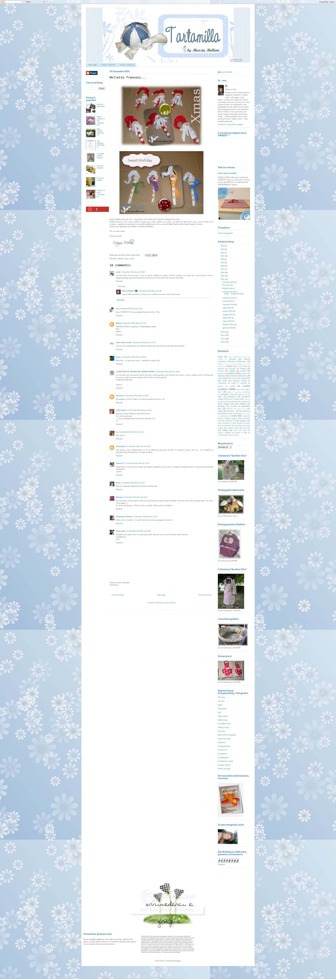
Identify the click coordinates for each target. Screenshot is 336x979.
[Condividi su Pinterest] (156, 255)
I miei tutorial (108, 65)
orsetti (220, 418)
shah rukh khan (240, 430)
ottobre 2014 (228, 301)
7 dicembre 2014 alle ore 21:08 (133, 272)
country (220, 386)
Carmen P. (120, 463)
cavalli (224, 381)
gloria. (118, 357)
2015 (223, 276)
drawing (247, 392)
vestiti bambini (223, 435)
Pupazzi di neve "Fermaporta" (101, 193)
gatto (230, 401)
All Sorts (221, 701)
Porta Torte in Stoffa (227, 173)
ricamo (220, 428)
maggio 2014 (228, 315)
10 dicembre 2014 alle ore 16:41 (168, 372)
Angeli (220, 357)
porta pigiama (240, 421)
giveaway (221, 406)
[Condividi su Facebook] (153, 255)
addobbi (120, 259)
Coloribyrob (121, 446)
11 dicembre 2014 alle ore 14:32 (139, 410)
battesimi (221, 376)
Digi (219, 712)
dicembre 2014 (228, 282)
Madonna (221, 368)
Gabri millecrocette (123, 342)
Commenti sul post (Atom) (165, 603)
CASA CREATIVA (233, 357)
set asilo (246, 428)
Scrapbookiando (224, 746)
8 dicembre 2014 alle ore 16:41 (131, 309)
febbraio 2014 (228, 325)
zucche (233, 435)
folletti (246, 399)
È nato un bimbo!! (100, 179)
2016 (223, 273)
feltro (220, 397)
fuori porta (221, 401)
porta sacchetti (223, 423)
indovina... (231, 411)
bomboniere (233, 376)
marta (118, 272)
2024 (223, 246)
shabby (225, 430)
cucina (232, 386)
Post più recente (118, 595)
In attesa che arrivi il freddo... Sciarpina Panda (232, 293)
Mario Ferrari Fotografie (227, 735)
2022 (223, 253)
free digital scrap (224, 724)
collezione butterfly (240, 381)
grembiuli (233, 406)
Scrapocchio (222, 750)
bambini (231, 373)
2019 (223, 263)
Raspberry (222, 742)
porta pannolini (226, 421)
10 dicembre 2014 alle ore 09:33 (134, 357)
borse (244, 376)
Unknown (120, 396)
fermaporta (232, 397)
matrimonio (224, 416)
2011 (223, 339)
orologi (244, 416)
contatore (221, 865)
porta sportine (237, 423)
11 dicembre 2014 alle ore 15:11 (133, 483)
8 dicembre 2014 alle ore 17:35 (134, 323)
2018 (223, 266)
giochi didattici (240, 404)
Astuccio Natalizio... (101, 167)
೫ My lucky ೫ (121, 410)
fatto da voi (243, 394)
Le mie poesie (242, 366)
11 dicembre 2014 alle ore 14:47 (138, 446)
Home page (92, 65)
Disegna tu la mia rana (226, 364)
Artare (220, 705)
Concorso (232, 359)
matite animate (245, 413)
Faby (118, 483)
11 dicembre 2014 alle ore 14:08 (136, 396)
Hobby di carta (223, 727)
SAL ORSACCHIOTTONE (100, 144)
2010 (223, 342)
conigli (233, 383)
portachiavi (228, 425)
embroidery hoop (227, 394)
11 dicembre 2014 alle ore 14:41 (131, 432)
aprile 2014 (227, 318)
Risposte (122, 286)
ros (117, 309)
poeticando (246, 418)
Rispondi (119, 281)
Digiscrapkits (223, 716)
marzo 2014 (227, 321)
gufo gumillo (237, 408)
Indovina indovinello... (101, 106)
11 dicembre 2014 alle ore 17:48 (145, 517)
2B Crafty (221, 697)
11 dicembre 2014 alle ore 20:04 (139, 531)
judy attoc (221, 731)
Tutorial (221, 371)
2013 (223, 332)
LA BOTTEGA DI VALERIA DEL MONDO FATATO (135, 372)
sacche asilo (233, 428)
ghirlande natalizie (241, 401)
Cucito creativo (127, 65)
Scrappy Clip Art (224, 765)
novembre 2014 (229, 298)
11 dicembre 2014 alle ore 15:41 (135, 497)
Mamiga (119, 497)
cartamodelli (245, 378)
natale (132, 259)
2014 (223, 279)
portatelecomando (241, 425)
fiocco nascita (233, 399)
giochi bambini (223, 404)
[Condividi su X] (151, 255)
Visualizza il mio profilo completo (230, 124)
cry (117, 432)
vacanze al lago (241, 432)
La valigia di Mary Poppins (100, 156)
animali (243, 371)
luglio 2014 (227, 308)
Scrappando (222, 754)
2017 (223, 269)
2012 (223, 335)
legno (126, 259)
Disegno (229, 366)
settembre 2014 (229, 305)
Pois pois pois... (228, 285)
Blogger (178, 961)
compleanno (222, 383)
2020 (223, 259)
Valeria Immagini (224, 769)
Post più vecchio (205, 595)
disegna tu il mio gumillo (234, 392)
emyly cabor (121, 531)
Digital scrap (222, 720)
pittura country (231, 418)
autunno (221, 373)
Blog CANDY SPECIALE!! (100, 132)
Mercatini (232, 368)
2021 (223, 256)
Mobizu (119, 323)
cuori (238, 389)
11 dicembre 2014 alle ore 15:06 (137, 463)
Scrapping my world (225, 761)
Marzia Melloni (128, 291)
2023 (223, 249)
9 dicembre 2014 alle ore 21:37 (144, 342)
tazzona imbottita (224, 432)
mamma (235, 413)
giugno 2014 (227, 311)
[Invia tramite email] (146, 255)
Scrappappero (223, 757)
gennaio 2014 (228, 328)
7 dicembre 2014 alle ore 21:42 (150, 291)
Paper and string (224, 739)
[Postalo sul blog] (148, 255)
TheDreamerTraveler (124, 517)
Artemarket (222, 709)
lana (241, 411)
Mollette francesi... (229, 288)
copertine (243, 383)
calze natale (222, 378)
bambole (244, 373)
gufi (228, 408)
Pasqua (243, 369)
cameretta (234, 378)
